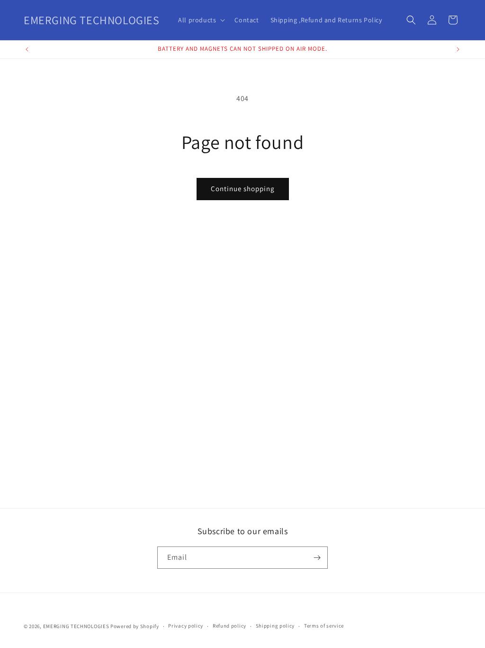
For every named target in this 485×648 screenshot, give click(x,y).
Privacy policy (185, 625)
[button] (200, 20)
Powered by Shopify (134, 626)
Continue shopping (243, 188)
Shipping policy (275, 625)
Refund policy (229, 625)
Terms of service (324, 625)
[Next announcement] (458, 49)
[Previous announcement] (27, 49)
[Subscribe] (316, 557)
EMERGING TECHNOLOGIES (76, 626)
